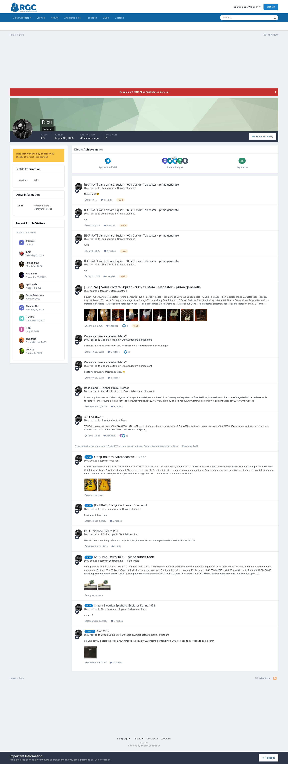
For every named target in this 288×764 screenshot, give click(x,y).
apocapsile (32, 284)
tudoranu (106, 509)
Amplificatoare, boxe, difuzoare (151, 634)
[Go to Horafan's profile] (21, 318)
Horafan (30, 317)
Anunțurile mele (72, 17)
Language (123, 738)
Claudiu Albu (32, 306)
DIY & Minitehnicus (129, 534)
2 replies (110, 435)
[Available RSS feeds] (275, 678)
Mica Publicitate (21, 17)
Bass (123, 420)
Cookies (166, 738)
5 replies (118, 621)
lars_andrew (32, 262)
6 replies (115, 351)
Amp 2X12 (102, 631)
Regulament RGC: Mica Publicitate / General (144, 92)
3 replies (118, 406)
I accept (269, 757)
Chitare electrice (126, 188)
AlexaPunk (31, 273)
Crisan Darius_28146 (112, 634)
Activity (54, 17)
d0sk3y (30, 349)
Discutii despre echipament (137, 339)
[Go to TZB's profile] (21, 329)
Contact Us (152, 738)
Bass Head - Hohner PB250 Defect (106, 388)
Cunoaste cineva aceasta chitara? (105, 336)
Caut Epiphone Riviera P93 (101, 531)
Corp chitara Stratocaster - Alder (161, 446)
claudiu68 (31, 338)
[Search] (274, 17)
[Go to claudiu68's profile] (21, 340)
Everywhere (260, 17)
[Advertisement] (70, 64)
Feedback (92, 17)
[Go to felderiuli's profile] (21, 242)
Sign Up (271, 6)
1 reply (117, 546)
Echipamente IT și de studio (124, 560)
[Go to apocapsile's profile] (21, 286)
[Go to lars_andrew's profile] (21, 264)
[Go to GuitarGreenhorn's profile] (21, 297)
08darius (106, 339)
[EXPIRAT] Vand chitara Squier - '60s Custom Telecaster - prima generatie (131, 184)
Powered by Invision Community (144, 745)
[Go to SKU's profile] (21, 253)
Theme (138, 738)
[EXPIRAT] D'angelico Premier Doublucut (120, 505)
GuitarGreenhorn (35, 295)
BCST (104, 534)
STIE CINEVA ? (94, 416)
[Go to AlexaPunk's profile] (21, 275)
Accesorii (114, 460)
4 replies (107, 199)
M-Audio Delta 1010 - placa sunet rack (118, 446)
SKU (28, 252)
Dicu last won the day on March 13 (35, 153)
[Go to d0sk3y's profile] (21, 351)
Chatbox (119, 17)
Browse (41, 17)
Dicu (86, 188)
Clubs (106, 17)
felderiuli (30, 241)
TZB (28, 328)
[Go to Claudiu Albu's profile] (21, 308)
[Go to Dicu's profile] (78, 186)
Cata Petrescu (108, 609)
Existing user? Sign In (246, 7)
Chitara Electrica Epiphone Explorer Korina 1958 (124, 605)
